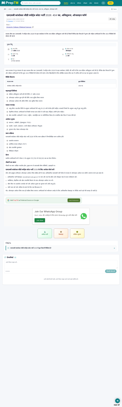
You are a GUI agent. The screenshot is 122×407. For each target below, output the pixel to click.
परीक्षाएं (85, 3)
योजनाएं (96, 3)
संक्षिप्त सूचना (77, 234)
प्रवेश (90, 3)
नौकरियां (66, 3)
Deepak (10, 21)
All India (112, 19)
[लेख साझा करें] (117, 400)
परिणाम (79, 3)
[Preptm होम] (10, 3)
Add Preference (74, 200)
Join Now (39, 220)
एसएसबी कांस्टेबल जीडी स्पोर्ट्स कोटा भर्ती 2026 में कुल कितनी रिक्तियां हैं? (30, 248)
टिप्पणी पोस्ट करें (111, 271)
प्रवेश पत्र (72, 3)
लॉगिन (110, 3)
